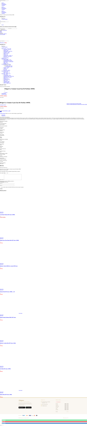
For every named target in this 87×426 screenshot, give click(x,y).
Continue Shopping (4, 19)
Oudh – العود (5, 62)
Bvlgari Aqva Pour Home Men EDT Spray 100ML (9, 240)
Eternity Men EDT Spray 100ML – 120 (7, 291)
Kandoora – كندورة (6, 78)
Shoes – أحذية (6, 72)
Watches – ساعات (6, 67)
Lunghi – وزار (6, 54)
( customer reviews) (3, 104)
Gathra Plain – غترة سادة (7, 49)
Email (1, 185)
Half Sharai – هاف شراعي (7, 56)
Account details (4, 4)
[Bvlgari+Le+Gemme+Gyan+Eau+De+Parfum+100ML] (1, 111)
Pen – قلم (5, 69)
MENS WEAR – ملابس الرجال (6, 48)
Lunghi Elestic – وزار (7, 79)
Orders (3, 2)
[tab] (44, 115)
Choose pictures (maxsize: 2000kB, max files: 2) (7, 181)
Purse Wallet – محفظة (7, 70)
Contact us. (5, 33)
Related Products (4, 94)
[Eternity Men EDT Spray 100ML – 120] (9, 287)
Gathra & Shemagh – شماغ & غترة (9, 76)
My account (3, 3)
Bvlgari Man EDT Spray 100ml (6, 394)
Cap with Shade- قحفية (8, 66)
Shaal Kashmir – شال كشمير (8, 51)
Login (3, 24)
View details (2, 100)
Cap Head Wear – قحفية (7, 75)
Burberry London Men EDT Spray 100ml (8, 343)
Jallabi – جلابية (6, 53)
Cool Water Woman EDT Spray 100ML (7, 214)
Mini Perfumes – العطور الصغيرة (8, 61)
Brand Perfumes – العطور (7, 59)
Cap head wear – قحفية (8, 65)
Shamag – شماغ (6, 50)
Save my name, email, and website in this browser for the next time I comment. (12, 187)
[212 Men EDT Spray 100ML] (9, 364)
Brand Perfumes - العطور (6, 110)
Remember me (3, 29)
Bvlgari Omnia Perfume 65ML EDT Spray (8, 317)
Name (1, 183)
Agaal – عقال (6, 74)
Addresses (3, 5)
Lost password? (4, 30)
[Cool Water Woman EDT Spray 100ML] (9, 210)
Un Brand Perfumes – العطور (8, 60)
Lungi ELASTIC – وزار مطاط (8, 55)
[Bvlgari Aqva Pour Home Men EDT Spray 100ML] (9, 236)
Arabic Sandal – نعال (7, 71)
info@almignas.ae (44, 405)
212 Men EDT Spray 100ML (5, 368)
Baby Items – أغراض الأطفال (6, 73)
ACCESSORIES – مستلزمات (6, 64)
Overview (6, 92)
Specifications (4, 93)
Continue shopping (2, 113)
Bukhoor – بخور (6, 63)
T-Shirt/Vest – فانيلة (6, 81)
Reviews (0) (3, 115)
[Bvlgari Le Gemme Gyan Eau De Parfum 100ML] (0, 111)
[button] (3, 42)
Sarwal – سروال (6, 57)
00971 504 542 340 (45, 404)
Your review (2, 179)
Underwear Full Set (6, 82)
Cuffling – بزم (6, 68)
